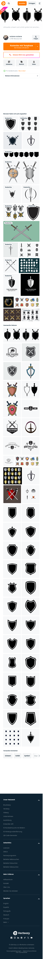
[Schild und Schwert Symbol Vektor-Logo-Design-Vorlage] (12, 155)
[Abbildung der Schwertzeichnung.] (10, 318)
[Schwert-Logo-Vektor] (12, 751)
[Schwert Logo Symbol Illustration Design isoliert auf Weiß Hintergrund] (12, 478)
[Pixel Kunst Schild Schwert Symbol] (12, 571)
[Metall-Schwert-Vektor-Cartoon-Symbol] (12, 246)
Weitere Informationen (12, 75)
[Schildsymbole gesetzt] (21, 187)
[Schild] (8, 402)
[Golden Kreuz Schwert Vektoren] (12, 426)
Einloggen (32, 3)
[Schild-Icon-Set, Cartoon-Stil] (15, 414)
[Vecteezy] (3, 3)
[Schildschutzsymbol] (9, 281)
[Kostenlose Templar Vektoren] (13, 334)
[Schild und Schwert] (21, 205)
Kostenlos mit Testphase (21, 46)
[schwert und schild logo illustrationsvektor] (12, 227)
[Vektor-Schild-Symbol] (10, 123)
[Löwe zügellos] (14, 264)
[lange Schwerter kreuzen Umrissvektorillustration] (21, 300)
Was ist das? (22, 71)
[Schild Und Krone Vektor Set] (12, 440)
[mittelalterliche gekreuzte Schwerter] (10, 350)
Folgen (36, 39)
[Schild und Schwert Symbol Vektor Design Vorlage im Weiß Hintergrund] (12, 534)
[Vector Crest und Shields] (13, 365)
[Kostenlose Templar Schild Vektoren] (13, 138)
